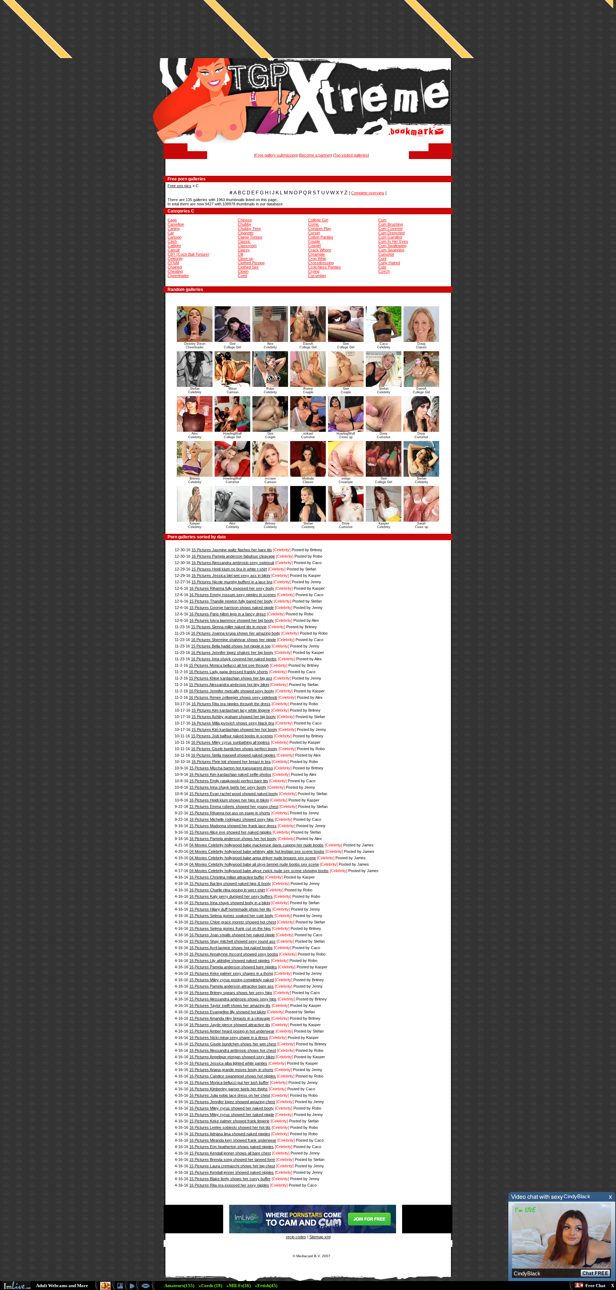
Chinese (245, 220)
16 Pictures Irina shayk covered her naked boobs (234, 659)
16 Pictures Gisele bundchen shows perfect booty (234, 749)
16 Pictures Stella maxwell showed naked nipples (233, 755)
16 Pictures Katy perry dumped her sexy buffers (231, 896)
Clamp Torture (250, 237)
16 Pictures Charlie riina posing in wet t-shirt (227, 890)
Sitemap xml (319, 1237)
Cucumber (317, 275)
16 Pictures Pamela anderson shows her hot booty (233, 838)
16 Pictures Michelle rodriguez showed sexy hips (231, 819)
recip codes (296, 1237)
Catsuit (174, 250)
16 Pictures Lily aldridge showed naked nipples (229, 960)
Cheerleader (178, 275)
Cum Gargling (390, 237)
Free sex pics (179, 186)
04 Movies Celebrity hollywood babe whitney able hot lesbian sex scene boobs (256, 851)
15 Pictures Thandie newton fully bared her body (231, 601)
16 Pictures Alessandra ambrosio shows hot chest (232, 1050)
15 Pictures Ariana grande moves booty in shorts (231, 1070)
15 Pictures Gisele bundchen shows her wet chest (232, 1044)
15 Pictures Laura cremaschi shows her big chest (232, 1166)
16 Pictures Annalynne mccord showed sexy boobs (233, 954)
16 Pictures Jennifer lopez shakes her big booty (232, 652)
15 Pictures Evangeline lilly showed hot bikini (227, 1012)
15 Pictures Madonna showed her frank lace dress (233, 826)
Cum (382, 220)
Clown (243, 271)
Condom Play (319, 228)
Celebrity (175, 258)
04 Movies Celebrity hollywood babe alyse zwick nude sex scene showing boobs (259, 871)
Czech (384, 271)
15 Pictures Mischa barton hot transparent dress (231, 768)
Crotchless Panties (324, 267)
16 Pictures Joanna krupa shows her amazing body (235, 633)
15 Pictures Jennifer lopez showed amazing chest (232, 1102)
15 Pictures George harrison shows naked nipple (231, 607)
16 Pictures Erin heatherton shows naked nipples (231, 1147)
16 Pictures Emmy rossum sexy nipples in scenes (232, 595)
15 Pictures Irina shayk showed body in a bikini (229, 903)
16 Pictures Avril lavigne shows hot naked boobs (231, 948)
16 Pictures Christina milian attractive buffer (226, 877)
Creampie (316, 254)
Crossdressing (321, 263)
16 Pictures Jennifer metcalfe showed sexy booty (231, 691)
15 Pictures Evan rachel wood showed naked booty (233, 794)
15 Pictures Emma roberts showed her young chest (233, 806)
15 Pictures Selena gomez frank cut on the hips (230, 928)
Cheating (175, 271)
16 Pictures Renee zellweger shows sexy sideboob (233, 697)
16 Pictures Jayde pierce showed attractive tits (229, 1025)
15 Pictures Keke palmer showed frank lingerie (229, 1121)
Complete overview (367, 193)
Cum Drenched (391, 233)
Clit (240, 254)
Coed (242, 275)
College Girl (318, 220)
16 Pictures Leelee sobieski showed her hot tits (230, 1127)
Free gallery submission (276, 155)
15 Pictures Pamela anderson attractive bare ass (231, 986)
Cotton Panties (320, 237)
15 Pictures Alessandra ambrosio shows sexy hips (233, 999)
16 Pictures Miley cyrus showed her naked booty (231, 1108)
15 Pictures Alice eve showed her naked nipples (230, 832)
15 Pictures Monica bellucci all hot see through (229, 665)
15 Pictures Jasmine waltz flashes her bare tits (231, 550)
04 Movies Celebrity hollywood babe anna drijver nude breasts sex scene (252, 858)
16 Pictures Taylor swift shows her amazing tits (230, 1005)
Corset (314, 233)
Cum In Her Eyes (393, 241)
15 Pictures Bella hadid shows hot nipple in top (231, 646)
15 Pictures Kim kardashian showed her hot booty (234, 729)
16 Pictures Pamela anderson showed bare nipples (233, 967)
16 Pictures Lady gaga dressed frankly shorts (228, 672)
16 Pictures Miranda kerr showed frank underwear (232, 1140)
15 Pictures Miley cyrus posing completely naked (231, 980)
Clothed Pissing (251, 263)
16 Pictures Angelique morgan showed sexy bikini (231, 1057)
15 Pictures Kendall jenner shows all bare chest (230, 1153)
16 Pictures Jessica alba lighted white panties (228, 1063)
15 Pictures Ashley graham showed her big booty (233, 717)
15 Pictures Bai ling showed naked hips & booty (230, 883)
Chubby (244, 224)
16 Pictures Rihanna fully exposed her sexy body (231, 588)
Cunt (382, 258)
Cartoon (174, 237)
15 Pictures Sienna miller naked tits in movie (229, 627)
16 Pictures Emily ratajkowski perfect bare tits (228, 781)
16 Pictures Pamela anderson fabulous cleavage (233, 556)
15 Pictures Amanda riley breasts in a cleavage (229, 1018)
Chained (175, 267)
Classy (244, 250)
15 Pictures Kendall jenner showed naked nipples (231, 1172)
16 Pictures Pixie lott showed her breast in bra (231, 761)
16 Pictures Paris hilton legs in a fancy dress (227, 614)
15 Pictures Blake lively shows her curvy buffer (230, 1179)
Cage (172, 220)
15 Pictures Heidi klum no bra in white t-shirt (229, 569)
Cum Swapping (391, 250)
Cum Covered (390, 228)
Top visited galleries (351, 155)
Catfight (174, 246)
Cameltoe (176, 224)
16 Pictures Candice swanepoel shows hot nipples (232, 1076)
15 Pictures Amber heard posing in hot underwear (231, 1031)
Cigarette (245, 233)
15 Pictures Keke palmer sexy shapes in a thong (231, 973)
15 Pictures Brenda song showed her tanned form (232, 1159)
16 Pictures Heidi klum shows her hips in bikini (229, 800)
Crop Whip (317, 258)
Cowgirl (314, 246)
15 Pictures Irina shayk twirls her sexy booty (227, 787)
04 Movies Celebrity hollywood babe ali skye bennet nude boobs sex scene (254, 864)
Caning (174, 228)
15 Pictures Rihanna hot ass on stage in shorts (229, 813)
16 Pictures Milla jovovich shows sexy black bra (232, 723)
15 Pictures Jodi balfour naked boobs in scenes (232, 736)
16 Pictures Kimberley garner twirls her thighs (228, 1089)
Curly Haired (389, 263)
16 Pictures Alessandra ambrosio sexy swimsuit (232, 562)
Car (171, 233)
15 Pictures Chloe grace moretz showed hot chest (232, 922)
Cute (382, 267)
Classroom (247, 246)
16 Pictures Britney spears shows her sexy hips (230, 992)
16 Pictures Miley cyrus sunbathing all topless (230, 742)
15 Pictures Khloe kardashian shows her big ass (230, 678)
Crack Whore (319, 250)
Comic (313, 224)
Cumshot (386, 254)
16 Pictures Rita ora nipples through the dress (231, 704)
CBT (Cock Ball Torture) (188, 254)
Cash (172, 241)
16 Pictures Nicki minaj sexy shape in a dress (228, 1037)
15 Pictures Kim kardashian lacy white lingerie (230, 710)
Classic (244, 241)
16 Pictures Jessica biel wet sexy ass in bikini (230, 575)
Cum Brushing (390, 224)
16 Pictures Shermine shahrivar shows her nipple (233, 640)
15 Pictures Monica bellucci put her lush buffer (229, 1082)
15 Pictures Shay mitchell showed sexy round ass (232, 941)
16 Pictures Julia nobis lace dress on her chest (229, 1095)
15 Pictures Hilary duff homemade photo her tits (230, 909)
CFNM (173, 263)
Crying (313, 271)
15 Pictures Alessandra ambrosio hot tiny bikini (229, 684)
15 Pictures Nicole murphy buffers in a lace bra (231, 582)
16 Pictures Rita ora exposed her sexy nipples (229, 1185)
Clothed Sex (248, 267)
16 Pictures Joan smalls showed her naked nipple (232, 935)
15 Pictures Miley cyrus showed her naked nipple (231, 1114)
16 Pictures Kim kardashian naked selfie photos (230, 774)
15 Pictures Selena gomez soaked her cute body (231, 915)
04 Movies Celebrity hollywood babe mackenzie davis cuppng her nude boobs (256, 845)
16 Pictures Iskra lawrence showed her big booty (231, 620)
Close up (245, 258)
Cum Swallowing (392, 246)
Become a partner (315, 155)
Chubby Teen (249, 228)
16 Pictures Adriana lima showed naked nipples (229, 1134)
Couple (314, 241)
